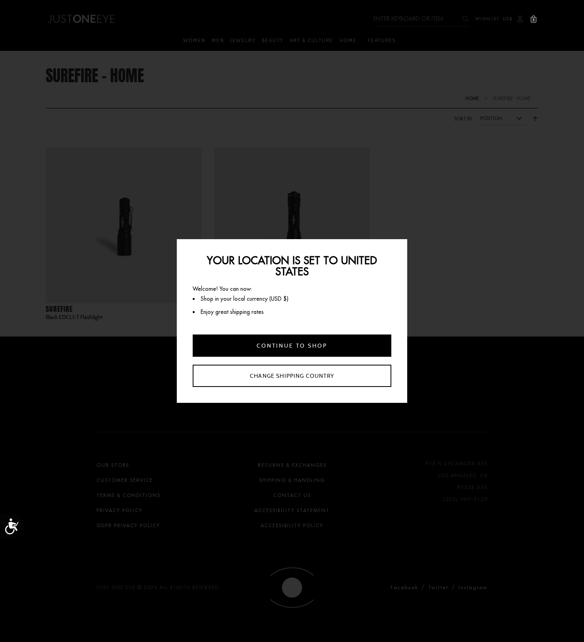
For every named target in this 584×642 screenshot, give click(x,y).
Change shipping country (292, 375)
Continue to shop (292, 345)
